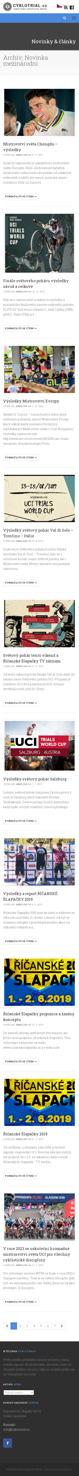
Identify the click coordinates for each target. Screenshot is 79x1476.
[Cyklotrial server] (25, 6)
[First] (7, 1326)
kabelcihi (21, 155)
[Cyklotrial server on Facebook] (7, 1443)
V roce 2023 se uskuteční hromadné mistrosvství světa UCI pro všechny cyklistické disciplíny (36, 1254)
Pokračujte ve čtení (19, 196)
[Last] (62, 1326)
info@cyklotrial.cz (16, 1429)
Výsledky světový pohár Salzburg (35, 778)
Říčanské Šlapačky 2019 (25, 1133)
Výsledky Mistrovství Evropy (31, 401)
